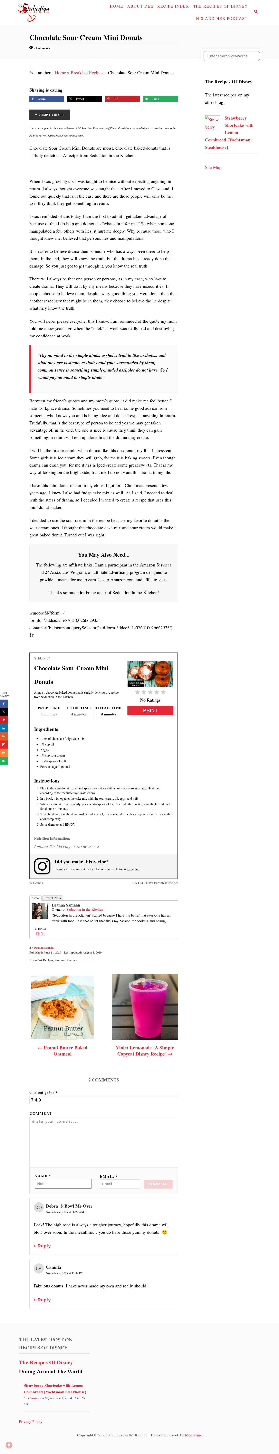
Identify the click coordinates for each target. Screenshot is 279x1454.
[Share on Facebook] (4, 704)
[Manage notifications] (9, 1445)
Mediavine (193, 1434)
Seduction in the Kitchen (84, 909)
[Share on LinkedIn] (4, 728)
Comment (40, 1113)
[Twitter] (42, 933)
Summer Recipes (66, 960)
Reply (44, 1245)
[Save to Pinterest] (4, 720)
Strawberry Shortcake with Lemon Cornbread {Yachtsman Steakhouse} (229, 132)
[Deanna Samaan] (40, 922)
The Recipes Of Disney (46, 1362)
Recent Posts (53, 898)
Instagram (133, 869)
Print (150, 710)
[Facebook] (37, 933)
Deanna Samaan (66, 905)
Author (35, 898)
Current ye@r (43, 1092)
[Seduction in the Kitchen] (44, 12)
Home (60, 72)
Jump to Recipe (52, 114)
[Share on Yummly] (4, 736)
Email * (109, 1176)
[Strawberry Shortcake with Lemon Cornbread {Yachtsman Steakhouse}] (212, 129)
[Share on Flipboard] (4, 745)
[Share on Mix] (4, 753)
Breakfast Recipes (87, 72)
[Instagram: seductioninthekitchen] (44, 866)
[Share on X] (4, 712)
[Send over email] (4, 761)
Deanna (34, 1397)
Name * (43, 1176)
